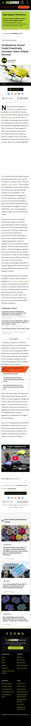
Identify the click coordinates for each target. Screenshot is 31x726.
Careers (4, 665)
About (3, 662)
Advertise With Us (22, 665)
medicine (8, 544)
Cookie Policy (21, 686)
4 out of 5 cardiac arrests (19, 281)
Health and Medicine (10, 40)
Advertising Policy (22, 692)
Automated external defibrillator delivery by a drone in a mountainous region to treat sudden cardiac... (15, 322)
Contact (19, 657)
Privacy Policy (21, 689)
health (8, 581)
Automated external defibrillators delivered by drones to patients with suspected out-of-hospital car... (14, 313)
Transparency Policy (8, 692)
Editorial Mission (7, 683)
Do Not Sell (20, 704)
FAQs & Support (22, 668)
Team (3, 660)
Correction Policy (7, 686)
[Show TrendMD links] (28, 338)
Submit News (21, 662)
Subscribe (5, 668)
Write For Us (20, 660)
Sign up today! (16, 648)
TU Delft (16, 479)
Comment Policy (7, 689)
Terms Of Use (21, 683)
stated (24, 425)
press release (13, 185)
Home (3, 657)
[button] (27, 2)
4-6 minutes (10, 117)
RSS (28, 714)
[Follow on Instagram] (14, 633)
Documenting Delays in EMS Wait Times (15, 328)
